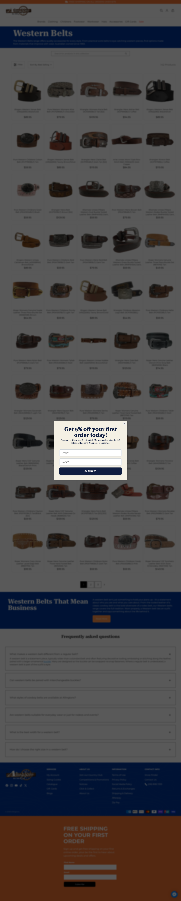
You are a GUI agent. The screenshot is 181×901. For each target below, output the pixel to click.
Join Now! (90, 471)
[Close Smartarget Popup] (124, 423)
